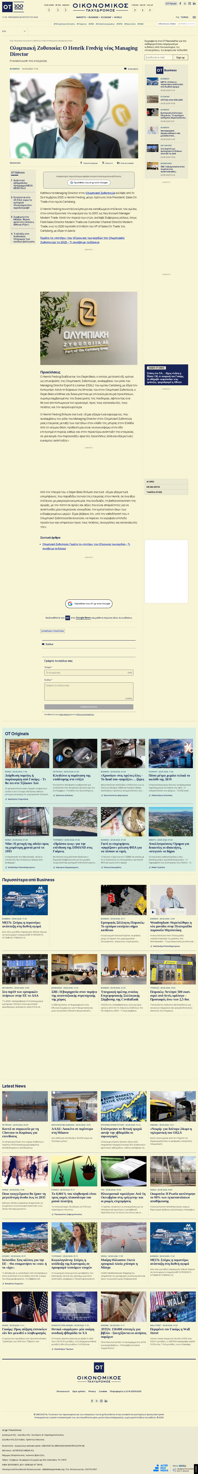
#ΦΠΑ (119, 24)
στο (81, 617)
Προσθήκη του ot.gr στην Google (91, 182)
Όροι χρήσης (79, 1391)
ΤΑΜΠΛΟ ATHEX (154, 492)
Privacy (92, 1391)
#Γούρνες (82, 24)
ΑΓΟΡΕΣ (150, 481)
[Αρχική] (13, 7)
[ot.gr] (100, 10)
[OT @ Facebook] (180, 3)
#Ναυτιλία (130, 24)
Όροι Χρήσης (64, 714)
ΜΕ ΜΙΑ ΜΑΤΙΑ (153, 486)
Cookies (103, 1391)
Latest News (14, 1086)
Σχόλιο (47, 679)
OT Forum (171, 3)
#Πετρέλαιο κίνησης (64, 24)
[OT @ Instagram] (189, 3)
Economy (106, 17)
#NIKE (140, 24)
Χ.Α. (4, 31)
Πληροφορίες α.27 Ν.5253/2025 (125, 1391)
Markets (81, 17)
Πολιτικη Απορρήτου (85, 714)
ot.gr (11, 40)
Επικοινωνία (63, 1391)
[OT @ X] (185, 3)
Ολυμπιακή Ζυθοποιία (100, 193)
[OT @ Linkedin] (194, 3)
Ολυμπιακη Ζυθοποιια (52, 631)
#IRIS (91, 24)
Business (93, 17)
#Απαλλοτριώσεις (105, 24)
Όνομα (47, 667)
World (118, 17)
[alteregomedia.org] (160, 1470)
